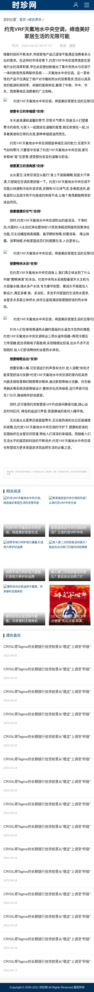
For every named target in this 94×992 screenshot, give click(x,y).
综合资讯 (35, 19)
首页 (22, 19)
